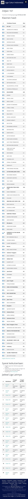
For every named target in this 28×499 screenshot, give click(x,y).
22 (4, 340)
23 (4, 346)
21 (4, 330)
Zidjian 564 (8, 436)
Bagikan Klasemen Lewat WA (8, 358)
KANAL (20, 483)
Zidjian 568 (8, 399)
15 (4, 293)
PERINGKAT (20, 480)
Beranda (4, 480)
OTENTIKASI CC (21, 482)
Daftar (9, 482)
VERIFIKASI (11, 483)
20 (4, 324)
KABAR (14, 480)
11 (4, 259)
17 (4, 305)
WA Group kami (14, 371)
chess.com (20, 487)
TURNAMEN (9, 480)
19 (4, 318)
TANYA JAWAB (5, 483)
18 (4, 312)
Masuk (15, 484)
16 (4, 299)
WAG (16, 483)
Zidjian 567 (8, 404)
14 (4, 287)
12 (4, 271)
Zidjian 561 (8, 468)
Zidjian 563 (8, 459)
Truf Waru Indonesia (20, 496)
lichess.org (14, 487)
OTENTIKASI (14, 482)
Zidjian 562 (8, 463)
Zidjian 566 (8, 427)
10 (4, 252)
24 (4, 352)
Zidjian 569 (8, 395)
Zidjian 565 (8, 431)
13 (4, 280)
